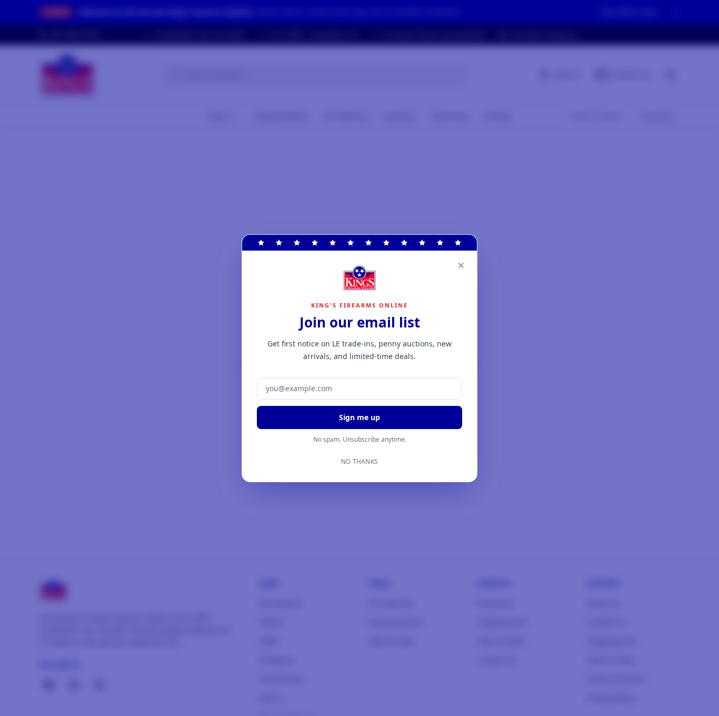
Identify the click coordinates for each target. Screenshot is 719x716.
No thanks (359, 462)
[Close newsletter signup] (461, 265)
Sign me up (359, 417)
